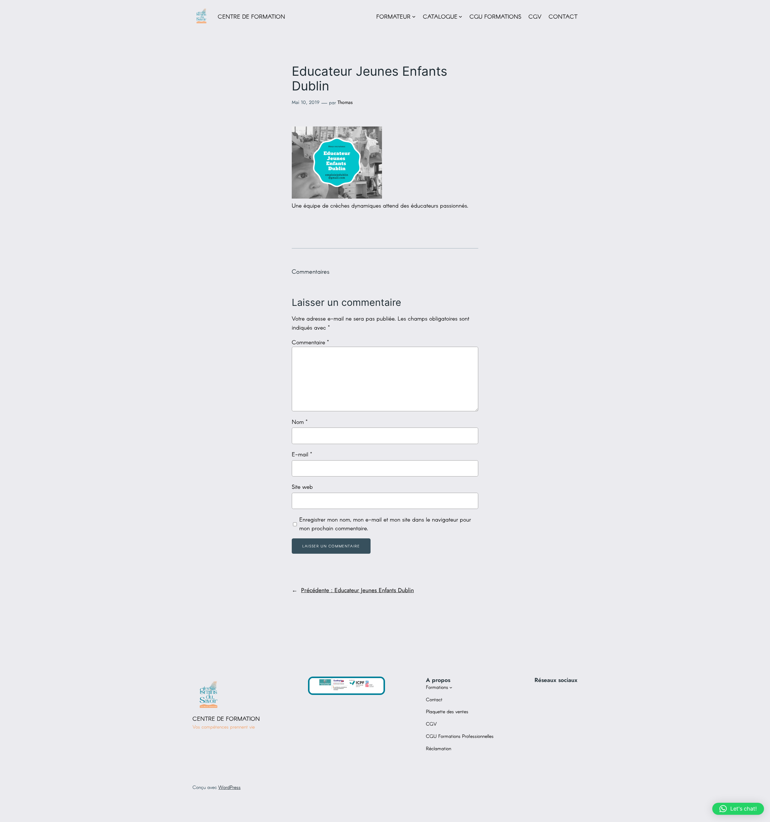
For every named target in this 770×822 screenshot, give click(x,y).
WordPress (229, 787)
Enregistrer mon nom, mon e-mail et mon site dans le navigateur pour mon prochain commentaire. (385, 524)
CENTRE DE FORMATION (251, 16)
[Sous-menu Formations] (450, 687)
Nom (300, 421)
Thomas (345, 102)
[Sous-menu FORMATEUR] (414, 16)
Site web (302, 486)
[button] (738, 809)
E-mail (302, 454)
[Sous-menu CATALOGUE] (460, 16)
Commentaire (310, 342)
